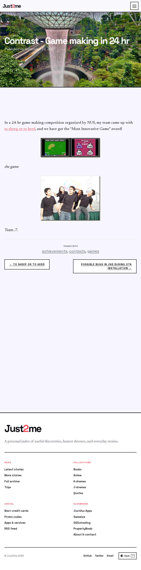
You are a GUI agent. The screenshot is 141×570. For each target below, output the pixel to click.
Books (77, 469)
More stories (12, 475)
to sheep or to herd (19, 129)
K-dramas (79, 481)
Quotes (78, 493)
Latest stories (14, 469)
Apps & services (15, 522)
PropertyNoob (82, 528)
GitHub (87, 555)
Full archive (12, 481)
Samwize (79, 517)
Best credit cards (16, 510)
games (93, 251)
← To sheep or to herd (27, 264)
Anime (77, 475)
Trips (7, 487)
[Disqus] (70, 343)
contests (77, 251)
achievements (54, 251)
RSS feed (10, 528)
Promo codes (13, 517)
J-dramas (79, 487)
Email (110, 555)
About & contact (84, 534)
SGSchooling (82, 522)
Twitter (99, 555)
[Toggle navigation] (134, 6)
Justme (12, 5)
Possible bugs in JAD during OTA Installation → (106, 266)
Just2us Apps (82, 510)
